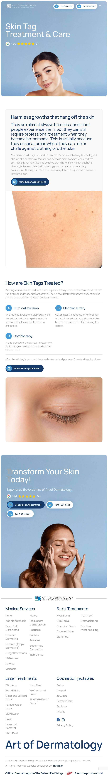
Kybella (61, 711)
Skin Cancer (37, 654)
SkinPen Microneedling (89, 628)
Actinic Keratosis (16, 621)
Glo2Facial (63, 621)
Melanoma (12, 658)
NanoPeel (35, 685)
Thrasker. (58, 765)
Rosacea (35, 640)
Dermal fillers (64, 701)
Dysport (61, 690)
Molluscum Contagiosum (38, 622)
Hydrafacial (63, 615)
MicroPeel (12, 733)
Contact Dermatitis (12, 637)
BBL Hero (11, 685)
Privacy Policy (65, 725)
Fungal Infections (16, 653)
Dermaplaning (89, 621)
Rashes (34, 635)
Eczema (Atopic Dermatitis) (15, 645)
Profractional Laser (38, 692)
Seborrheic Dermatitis (36, 647)
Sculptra (62, 706)
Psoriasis (35, 630)
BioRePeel (63, 636)
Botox (60, 685)
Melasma (11, 669)
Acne (9, 615)
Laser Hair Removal (12, 726)
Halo (8, 719)
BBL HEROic (12, 690)
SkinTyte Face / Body (39, 701)
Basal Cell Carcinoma (12, 628)
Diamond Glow (65, 631)
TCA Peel (86, 615)
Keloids (10, 663)
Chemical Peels (66, 626)
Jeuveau (62, 695)
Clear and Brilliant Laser (16, 697)
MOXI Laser (12, 713)
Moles (33, 615)
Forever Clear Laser (14, 706)
